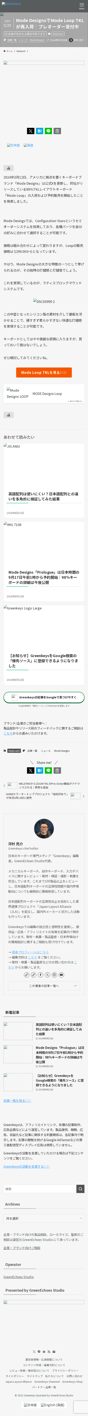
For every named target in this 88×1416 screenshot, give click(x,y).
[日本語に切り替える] (13, 145)
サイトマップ (35, 1376)
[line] (39, 1352)
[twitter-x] (47, 975)
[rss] (49, 1352)
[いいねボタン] (8, 168)
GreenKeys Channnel (47, 1381)
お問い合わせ (74, 1376)
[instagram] (54, 975)
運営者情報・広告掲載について (44, 1359)
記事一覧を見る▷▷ (17, 1100)
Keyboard (58, 33)
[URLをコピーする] (57, 131)
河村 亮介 (15, 844)
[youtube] (61, 975)
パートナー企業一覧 (44, 1387)
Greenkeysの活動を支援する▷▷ (26, 1166)
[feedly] (44, 1352)
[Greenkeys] (11, 6)
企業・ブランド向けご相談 (21, 1247)
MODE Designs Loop (47, 393)
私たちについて (54, 1376)
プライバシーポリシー (65, 1370)
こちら (8, 733)
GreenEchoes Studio (18, 1276)
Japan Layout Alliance (18, 1381)
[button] (30, 131)
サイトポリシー (15, 1376)
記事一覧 (12, 40)
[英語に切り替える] (28, 145)
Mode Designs (37, 40)
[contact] (54, 1352)
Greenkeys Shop (72, 1381)
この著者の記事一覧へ (44, 986)
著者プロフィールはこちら (30, 952)
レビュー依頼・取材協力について (29, 1370)
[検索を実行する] (80, 1189)
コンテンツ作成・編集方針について (44, 1365)
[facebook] (40, 975)
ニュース (23, 40)
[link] (26, 975)
